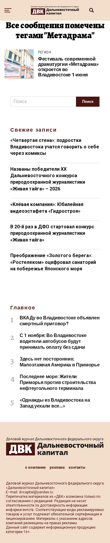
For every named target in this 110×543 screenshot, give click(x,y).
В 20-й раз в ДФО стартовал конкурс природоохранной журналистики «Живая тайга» (52, 233)
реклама (57, 467)
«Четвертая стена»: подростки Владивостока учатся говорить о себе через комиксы (54, 147)
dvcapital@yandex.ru (36, 492)
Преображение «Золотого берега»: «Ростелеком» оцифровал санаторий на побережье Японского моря (53, 262)
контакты (77, 467)
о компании (35, 467)
